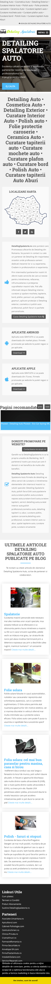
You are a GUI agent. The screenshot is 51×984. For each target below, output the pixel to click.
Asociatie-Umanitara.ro (13, 918)
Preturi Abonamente (11, 904)
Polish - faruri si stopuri (22, 836)
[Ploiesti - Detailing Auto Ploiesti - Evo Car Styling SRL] (25, 420)
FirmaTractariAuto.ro (11, 953)
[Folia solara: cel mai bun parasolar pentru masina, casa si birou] (25, 746)
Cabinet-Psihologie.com (13, 926)
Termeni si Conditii (10, 900)
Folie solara (13, 690)
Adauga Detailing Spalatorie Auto (35, 23)
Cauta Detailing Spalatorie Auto (27, 316)
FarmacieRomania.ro (11, 941)
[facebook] (18, 231)
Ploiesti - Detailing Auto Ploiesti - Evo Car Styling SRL (25, 423)
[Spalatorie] (25, 597)
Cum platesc (7, 896)
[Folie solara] (25, 673)
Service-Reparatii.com (12, 960)
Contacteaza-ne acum (34, 449)
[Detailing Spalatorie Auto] (18, 31)
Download (18, 352)
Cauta (11, 86)
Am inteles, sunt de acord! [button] (25, 980)
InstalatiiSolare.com (11, 957)
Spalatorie (12, 614)
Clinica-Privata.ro (10, 934)
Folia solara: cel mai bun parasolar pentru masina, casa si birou (23, 763)
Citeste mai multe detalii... (23, 649)
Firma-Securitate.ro (11, 945)
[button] (43, 32)
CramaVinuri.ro (9, 937)
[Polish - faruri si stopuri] (25, 823)
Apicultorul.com (9, 922)
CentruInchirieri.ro (10, 930)
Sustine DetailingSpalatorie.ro (16, 908)
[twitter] (25, 231)
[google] (32, 231)
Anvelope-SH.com (10, 949)
